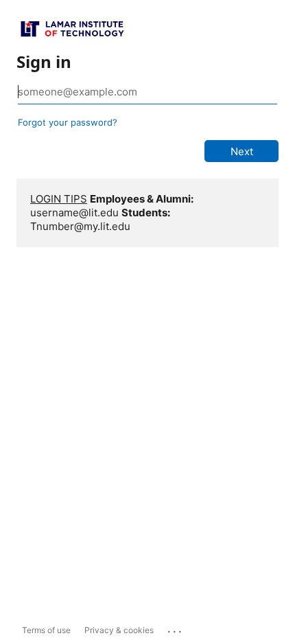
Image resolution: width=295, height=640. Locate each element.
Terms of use (46, 630)
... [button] (175, 628)
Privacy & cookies (119, 630)
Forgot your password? (67, 122)
